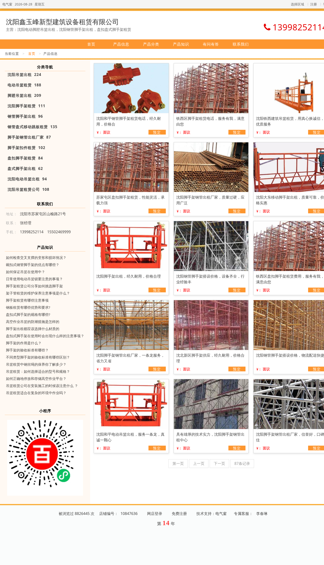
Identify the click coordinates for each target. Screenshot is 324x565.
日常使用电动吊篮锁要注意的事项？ (34, 278)
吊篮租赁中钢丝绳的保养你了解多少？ (36, 364)
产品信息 (121, 44)
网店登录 (154, 513)
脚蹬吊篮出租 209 (24, 95)
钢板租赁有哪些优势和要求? (28, 307)
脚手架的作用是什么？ (24, 343)
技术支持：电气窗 (211, 513)
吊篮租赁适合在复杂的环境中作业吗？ (36, 392)
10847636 (129, 513)
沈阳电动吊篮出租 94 (27, 179)
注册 (313, 4)
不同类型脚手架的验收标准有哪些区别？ (38, 357)
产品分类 (151, 44)
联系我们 (241, 44)
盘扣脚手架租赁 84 (25, 158)
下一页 (219, 463)
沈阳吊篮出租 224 (24, 74)
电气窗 (7, 4)
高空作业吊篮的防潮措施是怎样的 (32, 321)
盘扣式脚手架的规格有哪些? (28, 314)
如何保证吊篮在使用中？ (25, 271)
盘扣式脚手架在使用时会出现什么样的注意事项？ (45, 335)
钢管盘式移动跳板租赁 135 (32, 126)
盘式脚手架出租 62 (25, 168)
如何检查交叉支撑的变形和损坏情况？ (36, 257)
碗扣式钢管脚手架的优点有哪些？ (32, 264)
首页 (91, 44)
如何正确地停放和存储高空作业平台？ (36, 378)
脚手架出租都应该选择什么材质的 (32, 328)
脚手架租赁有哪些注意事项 (27, 300)
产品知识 (181, 44)
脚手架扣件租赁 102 (26, 147)
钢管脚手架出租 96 (25, 116)
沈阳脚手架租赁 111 (26, 105)
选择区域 (297, 4)
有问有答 (211, 44)
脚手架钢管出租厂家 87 (29, 137)
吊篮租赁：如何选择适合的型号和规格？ (38, 371)
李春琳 (262, 513)
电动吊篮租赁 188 (24, 85)
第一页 (178, 463)
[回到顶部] (318, 559)
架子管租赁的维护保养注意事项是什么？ (38, 293)
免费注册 (179, 513)
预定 (157, 132)
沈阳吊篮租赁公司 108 (28, 189)
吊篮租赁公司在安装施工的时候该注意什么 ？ (42, 385)
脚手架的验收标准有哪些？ (27, 350)
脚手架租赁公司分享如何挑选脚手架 (34, 286)
